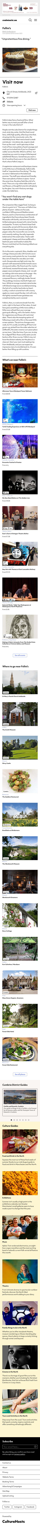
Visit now (32, 110)
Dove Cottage (7, 931)
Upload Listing (8, 1496)
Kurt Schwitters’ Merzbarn (11, 964)
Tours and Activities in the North (14, 1416)
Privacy (5, 1472)
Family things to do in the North (14, 1328)
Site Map (5, 1491)
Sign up (34, 1448)
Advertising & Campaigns (12, 1486)
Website (10, 101)
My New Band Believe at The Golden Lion (16, 498)
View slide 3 (17, 1120)
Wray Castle (6, 763)
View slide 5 (22, 1120)
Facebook (30, 1507)
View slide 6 (25, 1120)
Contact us (6, 1463)
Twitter (7, 1507)
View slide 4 (20, 1120)
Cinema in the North (10, 1372)
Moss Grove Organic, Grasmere (12, 998)
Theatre (5, 1286)
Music (4, 1242)
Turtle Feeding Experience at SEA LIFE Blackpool (18, 427)
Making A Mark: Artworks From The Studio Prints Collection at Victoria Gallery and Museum (18, 643)
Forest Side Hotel (8, 1031)
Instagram (18, 1507)
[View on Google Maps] (36, 93)
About (4, 1467)
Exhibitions (6, 1198)
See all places (20, 1074)
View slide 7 (28, 1120)
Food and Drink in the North (13, 1156)
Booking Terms (8, 1482)
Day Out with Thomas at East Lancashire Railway (18, 569)
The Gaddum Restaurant (10, 797)
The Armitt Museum (8, 730)
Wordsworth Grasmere (10, 897)
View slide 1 (11, 1120)
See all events (20, 655)
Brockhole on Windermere (11, 830)
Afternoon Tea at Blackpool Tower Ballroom (17, 391)
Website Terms (8, 1477)
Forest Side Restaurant (10, 1065)
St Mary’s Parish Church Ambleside (13, 696)
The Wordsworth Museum (10, 864)
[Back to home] (9, 20)
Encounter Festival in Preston (11, 462)
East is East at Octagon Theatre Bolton (15, 533)
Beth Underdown (9, 31)
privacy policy (19, 1454)
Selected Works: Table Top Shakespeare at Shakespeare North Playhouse (16, 605)
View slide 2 (14, 1120)
